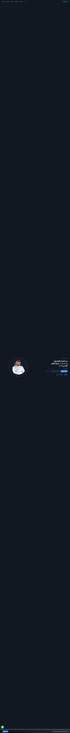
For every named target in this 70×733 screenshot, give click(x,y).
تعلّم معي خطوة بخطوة (55, 371)
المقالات (11, 1)
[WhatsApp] (2, 727)
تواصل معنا (7, 1)
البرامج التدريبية (16, 1)
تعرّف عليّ (47, 371)
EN (2, 1)
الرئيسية (25, 1)
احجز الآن (5, 731)
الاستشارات (21, 1)
